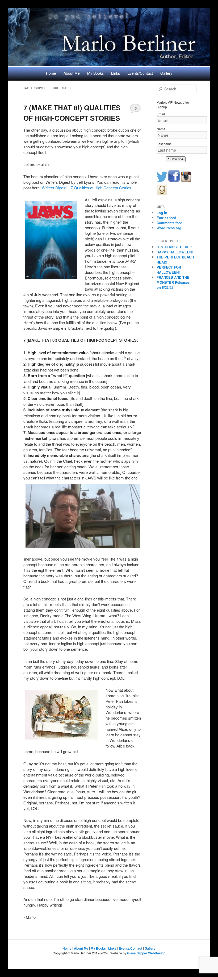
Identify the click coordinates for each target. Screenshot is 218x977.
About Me (72, 73)
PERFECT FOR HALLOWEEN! (169, 270)
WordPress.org (169, 227)
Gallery (166, 73)
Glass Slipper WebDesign (146, 953)
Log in (162, 212)
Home (51, 73)
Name (161, 129)
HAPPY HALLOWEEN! (175, 251)
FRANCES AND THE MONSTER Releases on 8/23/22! (173, 282)
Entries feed (166, 217)
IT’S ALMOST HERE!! (174, 246)
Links (115, 73)
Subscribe (175, 159)
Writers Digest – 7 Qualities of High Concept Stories (86, 187)
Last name (164, 143)
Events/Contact (140, 73)
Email (161, 114)
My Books (95, 73)
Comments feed (169, 222)
